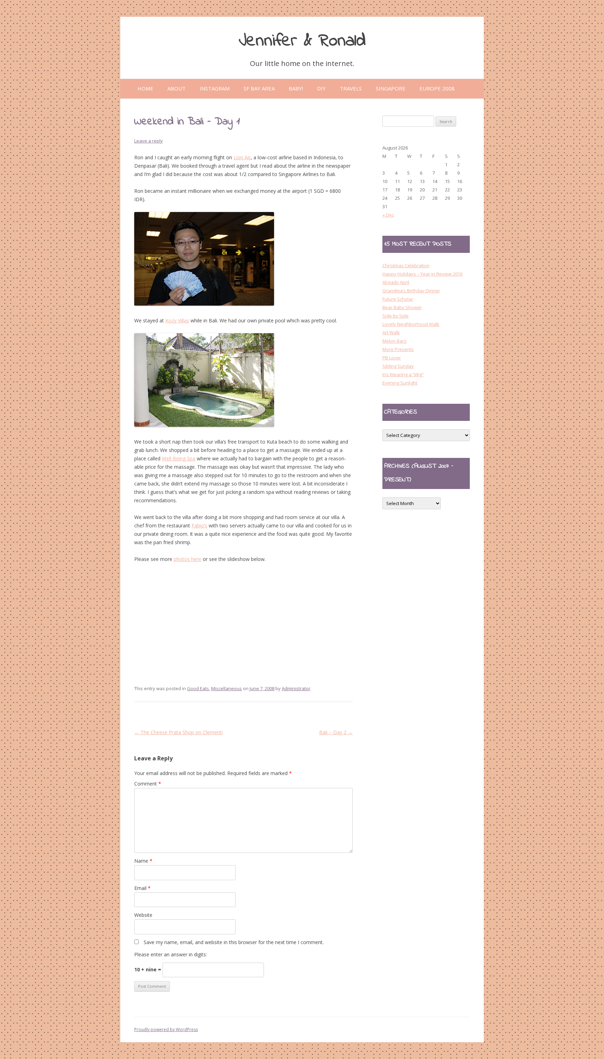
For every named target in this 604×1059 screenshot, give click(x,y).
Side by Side (395, 316)
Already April (395, 282)
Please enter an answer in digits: (170, 954)
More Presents (398, 349)
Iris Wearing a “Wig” (403, 374)
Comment (147, 783)
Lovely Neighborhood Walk (410, 324)
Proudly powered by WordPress (166, 1029)
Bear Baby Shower (402, 307)
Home (145, 88)
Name (143, 860)
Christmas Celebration (406, 265)
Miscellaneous (226, 688)
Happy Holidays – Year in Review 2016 (422, 274)
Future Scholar (397, 299)
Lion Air (242, 157)
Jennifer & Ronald (302, 41)
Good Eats (198, 688)
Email (142, 888)
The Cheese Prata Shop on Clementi (178, 732)
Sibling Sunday (398, 366)
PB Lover (391, 358)
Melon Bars (394, 341)
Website (143, 915)
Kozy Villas (177, 320)
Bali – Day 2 (336, 732)
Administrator (296, 688)
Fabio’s (199, 525)
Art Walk (391, 332)
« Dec (388, 215)
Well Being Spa (178, 458)
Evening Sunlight (399, 383)
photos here (187, 559)
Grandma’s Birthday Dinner (411, 290)
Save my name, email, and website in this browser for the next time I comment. (234, 942)
